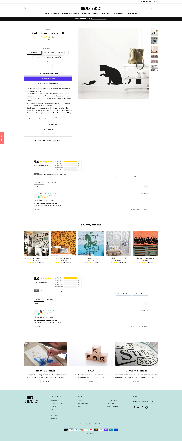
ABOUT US (132, 13)
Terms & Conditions (112, 407)
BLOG (95, 13)
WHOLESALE (119, 13)
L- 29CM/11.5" (38, 57)
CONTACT (106, 13)
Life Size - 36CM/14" (54, 57)
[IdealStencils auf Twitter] (138, 407)
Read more (91, 381)
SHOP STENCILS (52, 13)
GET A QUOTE (136, 381)
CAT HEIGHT (48, 49)
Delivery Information (48, 124)
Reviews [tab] (37, 182)
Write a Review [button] (141, 177)
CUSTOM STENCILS (70, 13)
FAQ (79, 407)
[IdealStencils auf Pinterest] (142, 407)
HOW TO (86, 13)
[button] (143, 210)
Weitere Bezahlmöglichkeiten (48, 83)
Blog (69, 113)
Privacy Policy (110, 403)
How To (56, 113)
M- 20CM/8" (62, 53)
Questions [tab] (50, 182)
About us (81, 401)
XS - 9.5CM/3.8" (34, 53)
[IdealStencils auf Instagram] (146, 407)
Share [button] (38, 210)
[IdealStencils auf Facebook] (134, 407)
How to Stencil (48, 129)
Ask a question (48, 134)
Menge (48, 62)
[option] (91, 19)
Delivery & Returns (112, 401)
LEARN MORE (45, 381)
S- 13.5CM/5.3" (49, 53)
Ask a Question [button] (124, 177)
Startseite (47, 30)
